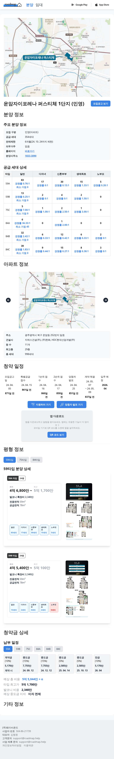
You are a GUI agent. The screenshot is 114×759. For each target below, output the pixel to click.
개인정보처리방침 (11, 745)
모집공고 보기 (100, 103)
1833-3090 (30, 155)
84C (58, 649)
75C (28, 649)
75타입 (23, 459)
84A (38, 649)
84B (48, 649)
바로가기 (29, 151)
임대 (39, 4)
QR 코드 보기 (57, 434)
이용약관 (28, 745)
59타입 (9, 459)
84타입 (36, 459)
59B (18, 649)
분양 (29, 4)
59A (8, 649)
